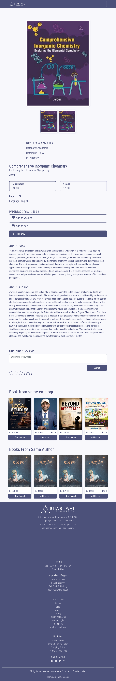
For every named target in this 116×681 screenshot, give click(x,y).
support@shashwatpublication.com (58, 520)
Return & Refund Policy (58, 644)
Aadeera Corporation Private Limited (69, 671)
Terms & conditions (58, 650)
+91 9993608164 (66, 528)
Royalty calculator (58, 617)
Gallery (58, 613)
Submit (97, 367)
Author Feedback (58, 627)
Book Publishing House (58, 589)
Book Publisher (58, 583)
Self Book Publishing (58, 586)
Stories (58, 603)
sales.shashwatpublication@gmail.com (58, 524)
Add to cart (21, 226)
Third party (58, 623)
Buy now (20, 234)
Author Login (58, 620)
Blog (58, 606)
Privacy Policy (58, 640)
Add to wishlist (23, 218)
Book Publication (58, 579)
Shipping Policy (58, 647)
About (58, 610)
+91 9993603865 (49, 528)
